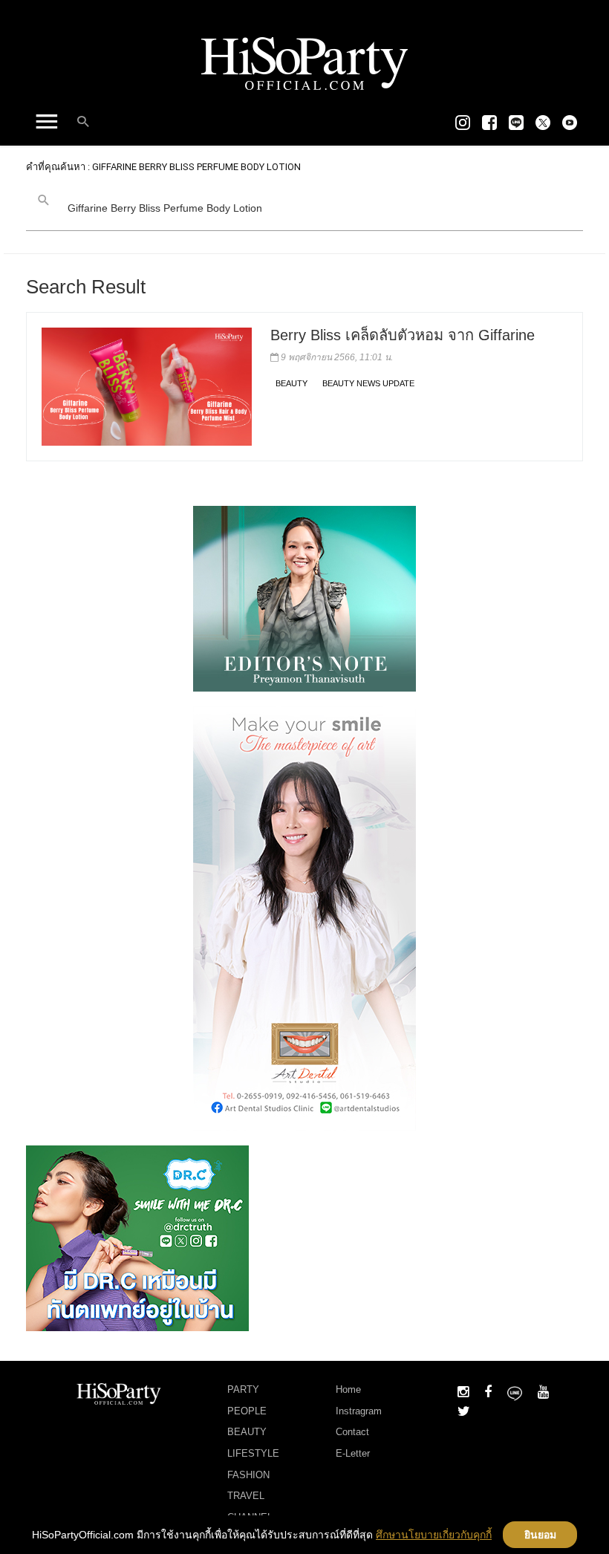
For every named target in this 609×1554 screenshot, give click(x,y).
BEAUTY (291, 383)
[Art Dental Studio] (304, 918)
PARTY (243, 1389)
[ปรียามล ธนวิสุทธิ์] (304, 598)
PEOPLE (247, 1411)
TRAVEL (245, 1495)
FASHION (248, 1474)
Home (348, 1389)
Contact (352, 1431)
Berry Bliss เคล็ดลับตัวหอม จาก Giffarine (402, 335)
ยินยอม (540, 1535)
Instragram (359, 1411)
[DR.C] (137, 1237)
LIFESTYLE (253, 1453)
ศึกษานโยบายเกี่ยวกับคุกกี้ (434, 1535)
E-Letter (353, 1453)
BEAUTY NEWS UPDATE (368, 383)
